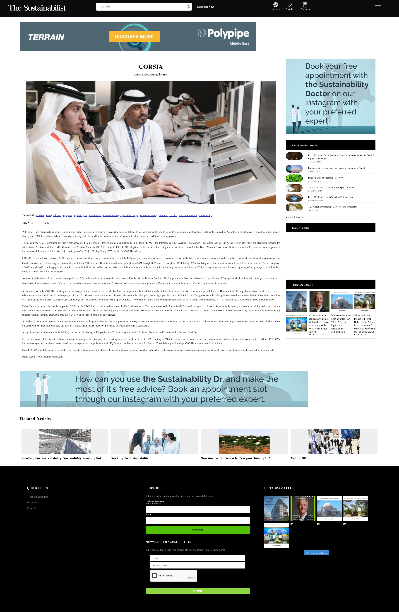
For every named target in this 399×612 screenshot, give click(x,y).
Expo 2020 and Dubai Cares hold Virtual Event (331, 196)
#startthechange (130, 215)
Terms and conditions (37, 496)
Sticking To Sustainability (130, 458)
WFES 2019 (299, 458)
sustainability (205, 215)
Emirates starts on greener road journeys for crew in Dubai (336, 167)
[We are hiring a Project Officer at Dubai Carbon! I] (364, 324)
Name (149, 514)
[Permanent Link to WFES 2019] (334, 441)
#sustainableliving (148, 215)
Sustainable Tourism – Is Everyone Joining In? (235, 458)
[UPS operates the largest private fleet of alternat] (364, 301)
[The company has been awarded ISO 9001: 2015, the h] (342, 324)
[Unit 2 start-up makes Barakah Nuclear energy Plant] (342, 301)
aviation (173, 215)
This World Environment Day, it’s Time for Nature (332, 206)
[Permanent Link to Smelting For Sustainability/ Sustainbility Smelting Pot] (65, 441)
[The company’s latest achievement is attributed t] (319, 324)
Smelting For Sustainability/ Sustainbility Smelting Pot (61, 458)
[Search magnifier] (188, 7)
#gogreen (67, 215)
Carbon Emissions (188, 215)
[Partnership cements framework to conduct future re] (296, 324)
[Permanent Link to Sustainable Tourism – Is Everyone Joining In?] (244, 441)
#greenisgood (80, 215)
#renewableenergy (112, 215)
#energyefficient (53, 215)
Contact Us (32, 508)
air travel (163, 215)
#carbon (40, 215)
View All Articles (294, 217)
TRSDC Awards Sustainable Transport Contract (331, 187)
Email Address (153, 503)
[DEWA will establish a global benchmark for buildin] (296, 301)
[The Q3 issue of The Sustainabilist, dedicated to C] (319, 301)
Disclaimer (32, 502)
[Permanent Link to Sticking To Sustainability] (154, 441)
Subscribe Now (205, 7)
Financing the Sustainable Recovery (325, 177)
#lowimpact (95, 215)
